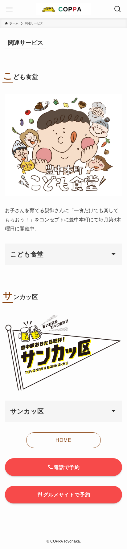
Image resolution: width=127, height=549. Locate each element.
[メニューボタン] (9, 9)
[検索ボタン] (118, 9)
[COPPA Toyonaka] (63, 9)
